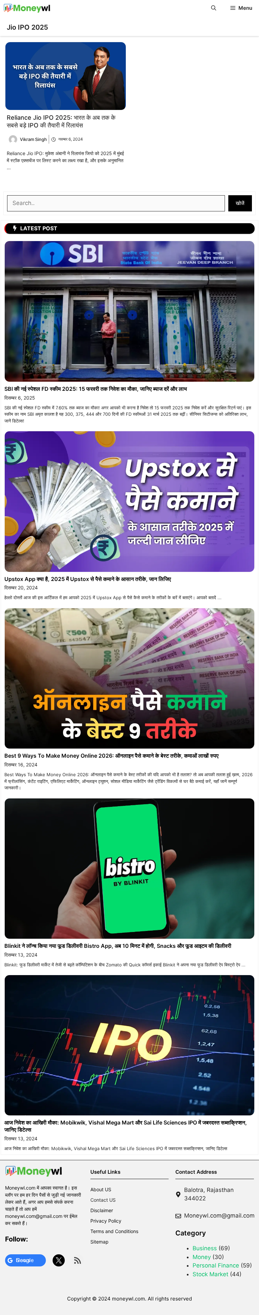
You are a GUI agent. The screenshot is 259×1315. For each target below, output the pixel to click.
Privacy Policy (105, 1221)
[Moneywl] (27, 8)
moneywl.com (128, 1298)
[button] (213, 8)
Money (202, 1257)
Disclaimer (101, 1210)
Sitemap (99, 1242)
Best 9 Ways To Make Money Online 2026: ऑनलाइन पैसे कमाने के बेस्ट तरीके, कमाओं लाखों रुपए (111, 755)
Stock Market (210, 1274)
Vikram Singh (33, 139)
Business (205, 1248)
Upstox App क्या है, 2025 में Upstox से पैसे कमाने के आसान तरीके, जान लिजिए (87, 579)
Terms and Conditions (114, 1231)
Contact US (103, 1200)
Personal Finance (216, 1265)
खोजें (240, 203)
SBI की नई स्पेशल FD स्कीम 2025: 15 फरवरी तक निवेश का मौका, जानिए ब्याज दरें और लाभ (95, 388)
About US (100, 1189)
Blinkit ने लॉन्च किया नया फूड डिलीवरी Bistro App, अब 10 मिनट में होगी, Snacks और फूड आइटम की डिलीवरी (117, 945)
